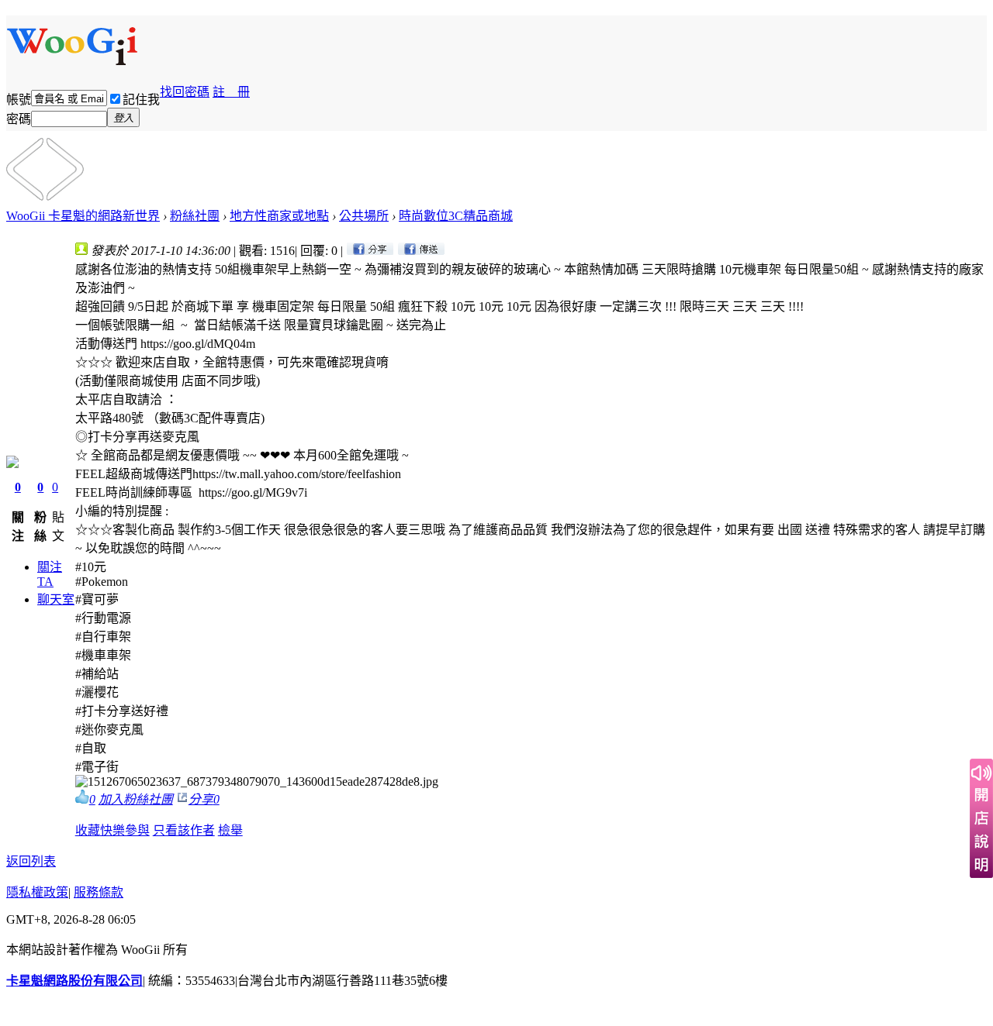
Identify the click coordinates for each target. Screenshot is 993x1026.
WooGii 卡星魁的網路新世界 (83, 215)
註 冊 (231, 91)
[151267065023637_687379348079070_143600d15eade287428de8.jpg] (256, 782)
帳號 (18, 99)
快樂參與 (125, 830)
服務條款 (98, 892)
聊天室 (55, 599)
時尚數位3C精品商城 (456, 215)
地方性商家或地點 (279, 215)
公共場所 (364, 215)
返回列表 (31, 861)
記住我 (141, 99)
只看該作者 (184, 830)
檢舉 (230, 830)
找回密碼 (184, 91)
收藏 (87, 830)
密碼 (18, 119)
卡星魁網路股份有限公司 (74, 980)
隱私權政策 (37, 892)
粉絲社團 (195, 215)
